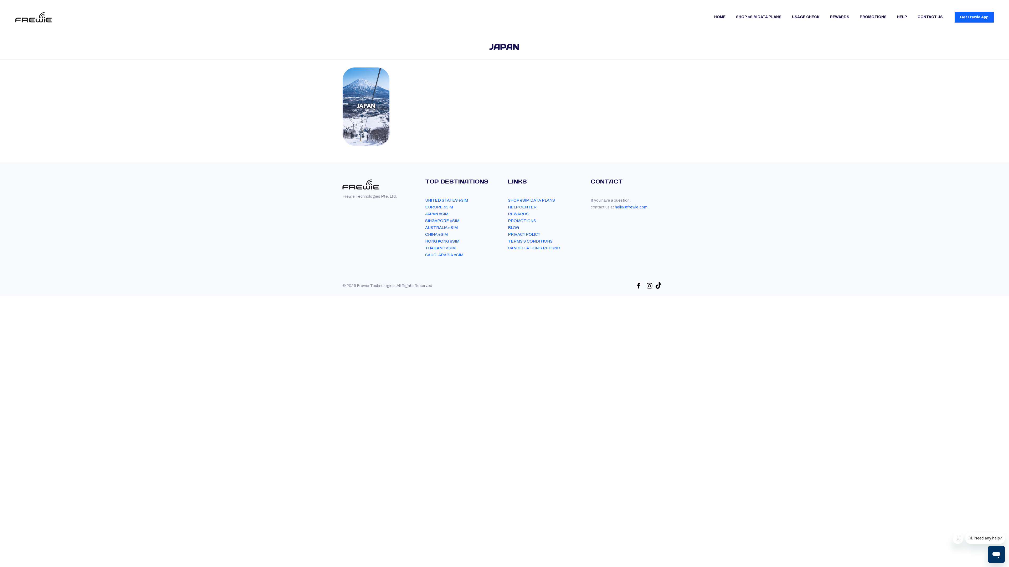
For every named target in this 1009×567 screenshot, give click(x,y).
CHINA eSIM (436, 234)
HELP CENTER (522, 207)
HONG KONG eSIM (442, 241)
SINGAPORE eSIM (442, 221)
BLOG (513, 227)
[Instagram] (649, 285)
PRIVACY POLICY (524, 234)
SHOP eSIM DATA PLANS (531, 200)
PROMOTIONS (522, 221)
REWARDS (518, 214)
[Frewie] (33, 17)
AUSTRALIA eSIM (441, 227)
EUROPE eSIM (439, 207)
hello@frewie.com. (631, 207)
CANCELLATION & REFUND (534, 248)
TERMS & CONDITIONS (530, 241)
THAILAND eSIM (440, 248)
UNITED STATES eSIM (446, 200)
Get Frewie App (974, 17)
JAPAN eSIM (436, 214)
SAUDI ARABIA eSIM (444, 255)
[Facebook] (638, 285)
